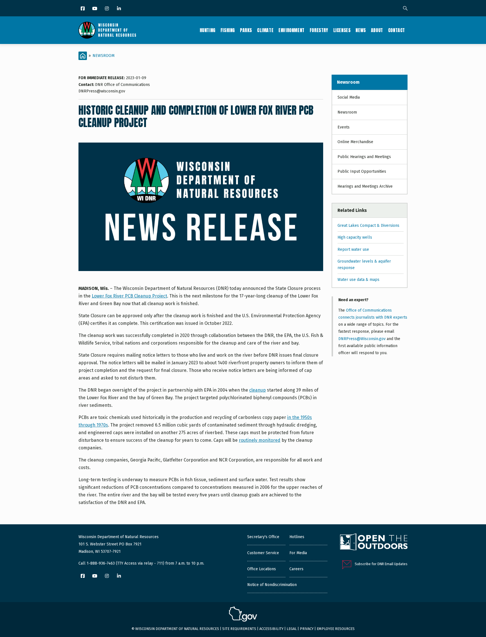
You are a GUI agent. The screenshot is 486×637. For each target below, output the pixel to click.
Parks (246, 30)
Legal (292, 629)
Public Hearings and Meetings (364, 156)
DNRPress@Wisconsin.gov (362, 338)
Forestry (319, 30)
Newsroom (103, 55)
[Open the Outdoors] (374, 542)
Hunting (207, 30)
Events (344, 127)
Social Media (349, 97)
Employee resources (336, 629)
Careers (296, 569)
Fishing (227, 30)
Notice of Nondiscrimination (272, 584)
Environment (291, 30)
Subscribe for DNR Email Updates (381, 564)
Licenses (342, 30)
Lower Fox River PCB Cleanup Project (129, 296)
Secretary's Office (263, 536)
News (361, 30)
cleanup (257, 390)
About (377, 30)
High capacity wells (355, 237)
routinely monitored (259, 440)
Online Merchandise (355, 141)
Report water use (353, 249)
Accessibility (271, 629)
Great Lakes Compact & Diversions (368, 225)
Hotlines (296, 536)
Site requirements (239, 629)
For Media (298, 553)
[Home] (107, 30)
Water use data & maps (358, 279)
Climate (265, 30)
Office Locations (261, 569)
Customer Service (263, 553)
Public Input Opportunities (362, 171)
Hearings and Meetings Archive (365, 186)
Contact (396, 30)
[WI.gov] (243, 615)
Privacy (307, 629)
